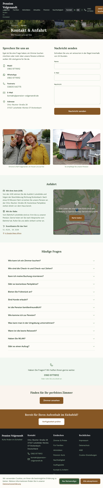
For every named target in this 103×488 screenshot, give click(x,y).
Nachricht (57, 84)
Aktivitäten (26, 10)
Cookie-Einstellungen (88, 455)
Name (56, 61)
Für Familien (58, 445)
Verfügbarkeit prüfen (51, 421)
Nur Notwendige (69, 481)
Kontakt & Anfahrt (60, 470)
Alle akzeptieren (90, 481)
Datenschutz (84, 445)
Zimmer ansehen (51, 400)
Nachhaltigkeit (58, 10)
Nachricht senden (77, 111)
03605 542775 (14, 86)
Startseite (14, 25)
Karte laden (77, 218)
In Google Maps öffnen (13, 233)
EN (82, 10)
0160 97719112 (13, 68)
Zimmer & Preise (60, 440)
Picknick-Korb (59, 455)
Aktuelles (36, 10)
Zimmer (7, 10)
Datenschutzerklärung (12, 484)
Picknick (46, 10)
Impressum (83, 440)
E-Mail (56, 73)
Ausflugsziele (58, 465)
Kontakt (69, 10)
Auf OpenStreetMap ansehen (76, 223)
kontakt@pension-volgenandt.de (23, 95)
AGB (81, 450)
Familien (16, 10)
